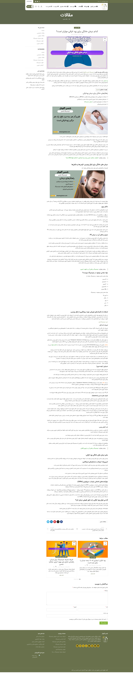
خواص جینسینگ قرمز (60, 649)
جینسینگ (91, 72)
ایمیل (74, 607)
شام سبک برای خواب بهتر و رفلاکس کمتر (35, 82)
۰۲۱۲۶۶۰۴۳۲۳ (29, 1)
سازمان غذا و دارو (40, 636)
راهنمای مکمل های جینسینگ (58, 641)
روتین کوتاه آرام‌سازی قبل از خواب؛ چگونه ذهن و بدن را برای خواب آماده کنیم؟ (35, 74)
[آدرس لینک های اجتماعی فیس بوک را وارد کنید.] (61, 521)
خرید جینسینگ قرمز (103, 322)
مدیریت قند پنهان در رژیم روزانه (37, 85)
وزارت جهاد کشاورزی (39, 639)
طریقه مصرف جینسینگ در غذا (58, 652)
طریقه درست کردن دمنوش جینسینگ (57, 636)
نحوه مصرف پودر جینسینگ (59, 647)
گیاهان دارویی (40, 43)
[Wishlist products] (35, 6)
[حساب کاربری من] (41, 6)
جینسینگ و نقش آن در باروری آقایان (89, 448)
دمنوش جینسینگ (88, 102)
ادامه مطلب (93, 573)
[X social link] (58, 521)
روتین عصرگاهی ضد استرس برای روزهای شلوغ (35, 79)
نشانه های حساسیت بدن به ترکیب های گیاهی (35, 88)
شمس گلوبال (86, 72)
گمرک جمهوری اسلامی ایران (38, 641)
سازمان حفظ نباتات (40, 647)
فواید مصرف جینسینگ (60, 644)
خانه (69, 19)
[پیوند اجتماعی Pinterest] (54, 521)
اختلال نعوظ (54, 345)
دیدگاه (106, 591)
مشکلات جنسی (103, 521)
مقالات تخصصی (40, 33)
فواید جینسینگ (58, 556)
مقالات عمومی (65, 19)
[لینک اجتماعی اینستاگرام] (39, 1)
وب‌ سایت (105, 613)
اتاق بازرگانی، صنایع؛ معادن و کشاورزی (35, 644)
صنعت (42, 30)
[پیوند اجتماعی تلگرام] (35, 1)
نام (107, 607)
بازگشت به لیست (77, 528)
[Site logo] (104, 6)
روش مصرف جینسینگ (38, 38)
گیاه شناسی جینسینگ (60, 639)
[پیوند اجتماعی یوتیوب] (37, 1)
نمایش (98, 89)
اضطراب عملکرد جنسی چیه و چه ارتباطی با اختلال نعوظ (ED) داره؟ (82, 158)
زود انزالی (105, 81)
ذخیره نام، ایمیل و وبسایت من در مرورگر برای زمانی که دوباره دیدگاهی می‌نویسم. (87, 619)
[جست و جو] (38, 6)
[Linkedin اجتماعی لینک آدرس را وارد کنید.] (51, 521)
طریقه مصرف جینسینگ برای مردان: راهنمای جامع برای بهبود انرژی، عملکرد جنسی (61, 562)
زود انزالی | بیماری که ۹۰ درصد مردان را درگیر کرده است (93, 561)
